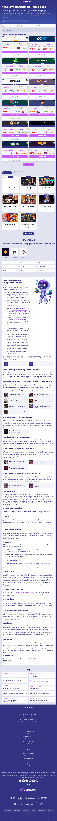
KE (27, 785)
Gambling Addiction (28, 742)
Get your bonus (15, 52)
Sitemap (47, 820)
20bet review (15, 158)
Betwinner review (42, 75)
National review (15, 138)
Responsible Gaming (28, 737)
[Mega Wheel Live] (10, 221)
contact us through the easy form (34, 658)
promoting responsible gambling (26, 592)
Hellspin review (42, 117)
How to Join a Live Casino (28, 713)
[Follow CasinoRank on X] (26, 782)
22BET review (15, 117)
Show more (27, 164)
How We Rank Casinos (28, 759)
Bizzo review (42, 158)
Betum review (15, 96)
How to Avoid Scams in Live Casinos (28, 718)
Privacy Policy (22, 820)
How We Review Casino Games (28, 762)
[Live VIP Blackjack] (28, 203)
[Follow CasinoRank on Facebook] (19, 782)
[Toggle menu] (2, 1)
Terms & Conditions (35, 820)
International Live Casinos (28, 745)
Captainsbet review (42, 138)
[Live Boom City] (46, 184)
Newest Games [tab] (19, 172)
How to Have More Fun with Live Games (28, 715)
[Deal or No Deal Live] (28, 221)
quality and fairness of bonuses (20, 310)
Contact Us (28, 767)
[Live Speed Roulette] (10, 203)
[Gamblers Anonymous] (20, 799)
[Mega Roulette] (46, 203)
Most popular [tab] (8, 172)
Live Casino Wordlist (28, 732)
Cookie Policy (10, 820)
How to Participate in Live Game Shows (28, 723)
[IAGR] (12, 799)
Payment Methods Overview (28, 740)
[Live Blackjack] (28, 184)
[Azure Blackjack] (10, 184)
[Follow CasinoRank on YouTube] (30, 782)
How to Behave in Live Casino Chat (28, 720)
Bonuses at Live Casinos (28, 735)
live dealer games (17, 319)
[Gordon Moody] (41, 799)
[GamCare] (29, 799)
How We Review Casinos (28, 757)
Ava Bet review (14, 75)
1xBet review (42, 54)
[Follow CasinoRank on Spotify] (33, 782)
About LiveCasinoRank (28, 754)
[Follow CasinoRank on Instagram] (23, 782)
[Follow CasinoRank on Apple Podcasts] (36, 782)
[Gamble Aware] (25, 805)
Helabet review (42, 96)
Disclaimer (28, 764)
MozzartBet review (15, 54)
